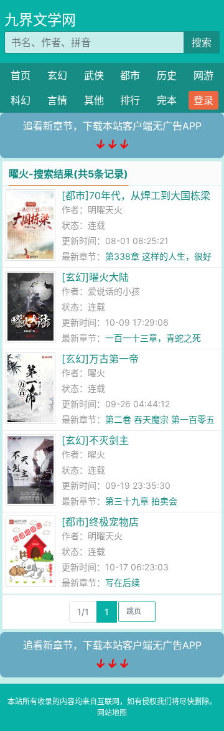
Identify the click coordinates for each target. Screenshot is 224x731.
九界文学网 (40, 20)
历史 (167, 75)
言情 (57, 100)
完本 (167, 100)
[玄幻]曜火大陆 (95, 277)
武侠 (94, 75)
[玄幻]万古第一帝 (100, 358)
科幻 (20, 100)
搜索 (202, 42)
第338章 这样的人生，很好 (158, 256)
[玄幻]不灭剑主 (95, 440)
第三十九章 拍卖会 (141, 501)
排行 (130, 100)
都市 (130, 75)
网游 (203, 75)
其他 (94, 100)
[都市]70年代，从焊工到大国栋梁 (136, 195)
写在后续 (122, 582)
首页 (20, 75)
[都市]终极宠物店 (100, 522)
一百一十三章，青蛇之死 (153, 337)
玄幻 (57, 75)
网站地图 (112, 712)
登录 (203, 100)
